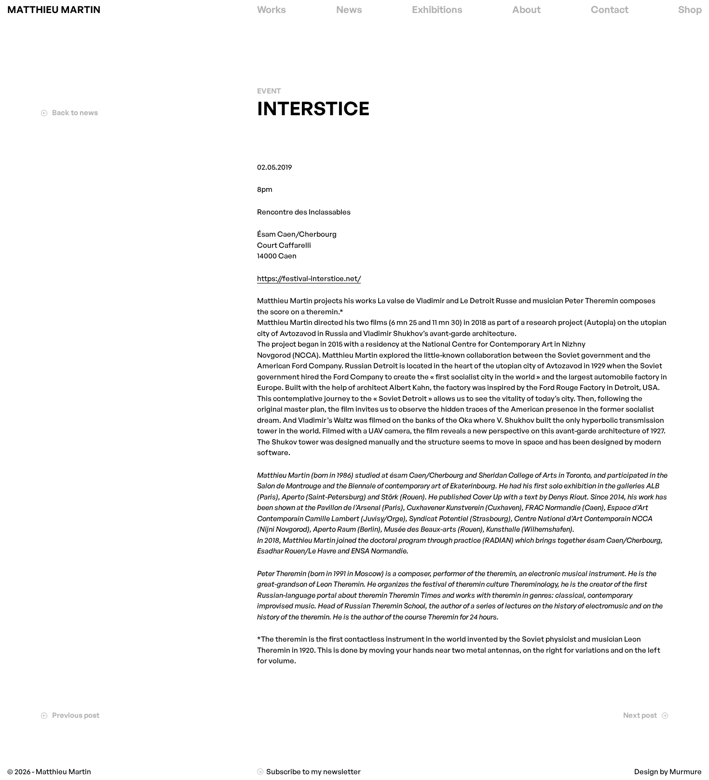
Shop (690, 9)
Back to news (74, 112)
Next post (640, 715)
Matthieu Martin (53, 9)
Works (271, 9)
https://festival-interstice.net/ (309, 278)
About (526, 9)
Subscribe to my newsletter (313, 771)
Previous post (75, 715)
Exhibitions (437, 9)
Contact (609, 9)
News (349, 9)
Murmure (685, 771)
